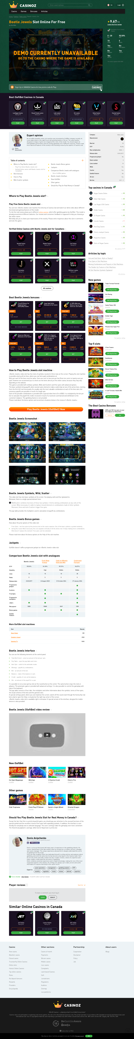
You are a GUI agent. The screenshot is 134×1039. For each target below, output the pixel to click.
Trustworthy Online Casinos (18, 962)
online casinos (43, 212)
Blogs (107, 952)
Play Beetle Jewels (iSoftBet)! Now (46, 409)
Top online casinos (15, 972)
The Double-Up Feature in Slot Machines (102, 267)
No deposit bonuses (15, 979)
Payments (44, 955)
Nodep (12, 311)
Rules (11, 975)
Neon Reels (14, 633)
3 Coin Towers (109, 347)
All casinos (47, 288)
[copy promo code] (60, 119)
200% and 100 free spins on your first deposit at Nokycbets (114, 410)
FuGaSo (50, 809)
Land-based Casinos (48, 972)
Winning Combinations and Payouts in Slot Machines (105, 264)
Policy (75, 958)
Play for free (113, 289)
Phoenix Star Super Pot (112, 326)
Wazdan (31, 809)
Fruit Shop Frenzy (45, 561)
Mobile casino (45, 962)
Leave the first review (115, 24)
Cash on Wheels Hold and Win (61, 561)
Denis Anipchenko (18, 149)
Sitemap (44, 989)
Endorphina (71, 809)
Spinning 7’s (14, 641)
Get (21, 322)
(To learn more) (79, 1036)
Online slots (13, 965)
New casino (13, 952)
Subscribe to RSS (67, 1031)
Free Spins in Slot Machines (97, 261)
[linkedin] (28, 843)
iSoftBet (11, 782)
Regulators (45, 982)
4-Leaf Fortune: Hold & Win (113, 390)
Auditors (44, 985)
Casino (14, 11)
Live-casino (45, 965)
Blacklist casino (14, 955)
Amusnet (107, 285)
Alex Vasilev (25, 876)
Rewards (12, 982)
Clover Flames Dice (111, 369)
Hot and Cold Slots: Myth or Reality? (100, 258)
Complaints (45, 968)
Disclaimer (77, 955)
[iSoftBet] (122, 138)
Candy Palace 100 (110, 305)
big (37, 311)
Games (23, 11)
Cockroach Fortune (78, 561)
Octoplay (107, 392)
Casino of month (46, 952)
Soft (42, 975)
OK (89, 1036)
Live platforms (46, 992)
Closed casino (13, 958)
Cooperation (77, 952)
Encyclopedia (13, 989)
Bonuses (33, 11)
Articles (44, 11)
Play (17, 123)
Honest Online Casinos (16, 968)
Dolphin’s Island (15, 637)
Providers (12, 985)
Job (74, 962)
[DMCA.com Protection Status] (65, 1026)
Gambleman (108, 358)
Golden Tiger (109, 316)
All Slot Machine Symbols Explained (100, 270)
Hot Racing (108, 294)
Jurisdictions (45, 979)
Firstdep (65, 311)
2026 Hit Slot (109, 379)
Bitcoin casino (45, 958)
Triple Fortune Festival (112, 283)
